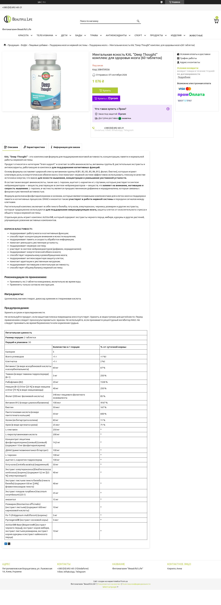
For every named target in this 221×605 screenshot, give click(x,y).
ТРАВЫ (94, 35)
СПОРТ (138, 35)
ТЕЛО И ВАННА (45, 35)
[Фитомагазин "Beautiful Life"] (17, 19)
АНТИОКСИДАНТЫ (116, 35)
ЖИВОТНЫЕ (196, 35)
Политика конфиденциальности (136, 584)
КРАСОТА (23, 35)
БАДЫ (78, 35)
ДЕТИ (64, 35)
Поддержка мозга (98, 45)
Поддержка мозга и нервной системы (68, 45)
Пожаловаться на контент (109, 584)
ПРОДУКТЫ (156, 35)
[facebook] (6, 544)
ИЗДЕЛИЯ (176, 35)
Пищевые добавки (38, 45)
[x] (9, 544)
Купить (107, 90)
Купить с (102, 98)
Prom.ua (124, 581)
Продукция (13, 45)
